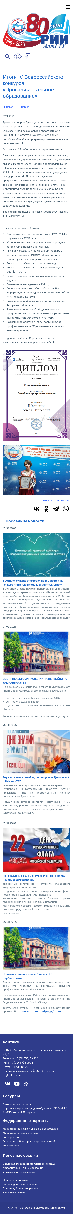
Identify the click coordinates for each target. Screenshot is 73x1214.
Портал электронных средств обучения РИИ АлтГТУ (35, 1108)
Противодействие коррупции (20, 1188)
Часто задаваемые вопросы (20, 1184)
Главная (8, 107)
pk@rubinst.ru (12, 1075)
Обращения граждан (15, 1180)
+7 (26, 1058)
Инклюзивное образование (19, 1172)
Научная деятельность (55, 500)
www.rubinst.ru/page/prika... (42, 1011)
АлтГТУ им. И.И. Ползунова (19, 1112)
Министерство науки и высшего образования (30, 1129)
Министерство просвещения (20, 1133)
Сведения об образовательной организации (30, 1164)
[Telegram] (55, 508)
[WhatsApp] (65, 508)
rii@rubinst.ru (19, 1067)
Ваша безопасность (15, 1192)
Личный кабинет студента (18, 1104)
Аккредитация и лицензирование (23, 1168)
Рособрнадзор (11, 1137)
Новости (25, 107)
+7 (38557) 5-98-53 (42, 1071)
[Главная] (36, 26)
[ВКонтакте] (36, 508)
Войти (28, 57)
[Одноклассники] (46, 508)
